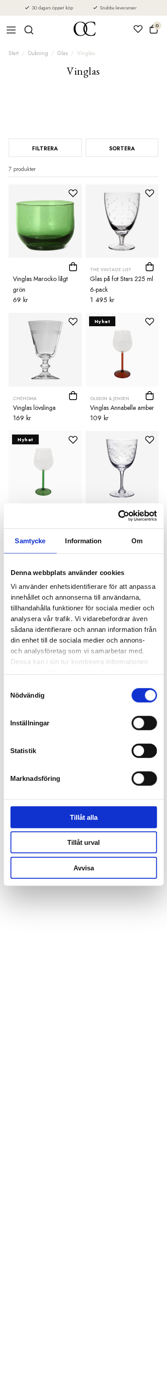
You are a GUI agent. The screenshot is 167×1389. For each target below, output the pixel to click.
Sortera (122, 149)
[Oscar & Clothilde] (84, 30)
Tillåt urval (83, 842)
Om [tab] (137, 540)
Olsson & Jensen (109, 398)
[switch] (144, 723)
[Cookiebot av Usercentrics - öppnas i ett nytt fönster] (119, 516)
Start (13, 53)
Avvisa (83, 867)
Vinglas (86, 53)
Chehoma (25, 398)
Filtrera (45, 149)
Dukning (38, 53)
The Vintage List (110, 269)
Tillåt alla (84, 817)
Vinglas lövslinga (34, 407)
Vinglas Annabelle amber (122, 407)
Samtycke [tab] (30, 540)
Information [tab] (83, 540)
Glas (62, 53)
